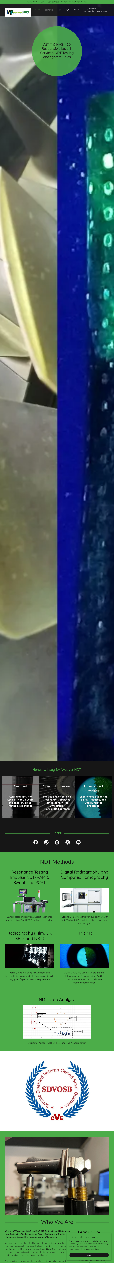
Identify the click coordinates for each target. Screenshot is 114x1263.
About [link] (76, 10)
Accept (89, 1255)
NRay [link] (59, 10)
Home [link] (37, 10)
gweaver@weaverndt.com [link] (95, 11)
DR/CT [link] (67, 10)
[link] (18, 9)
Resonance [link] (48, 10)
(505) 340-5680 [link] (90, 8)
